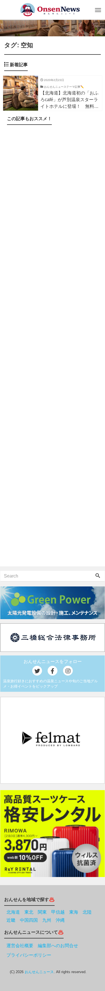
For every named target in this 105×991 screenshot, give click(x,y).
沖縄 (60, 920)
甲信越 (58, 912)
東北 (28, 912)
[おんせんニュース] (50, 9)
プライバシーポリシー (28, 955)
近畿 (10, 920)
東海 (73, 912)
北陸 (87, 912)
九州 (46, 920)
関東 (42, 912)
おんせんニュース (39, 972)
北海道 (13, 912)
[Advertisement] (52, 346)
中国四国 (29, 920)
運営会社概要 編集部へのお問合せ (42, 945)
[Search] (97, 576)
